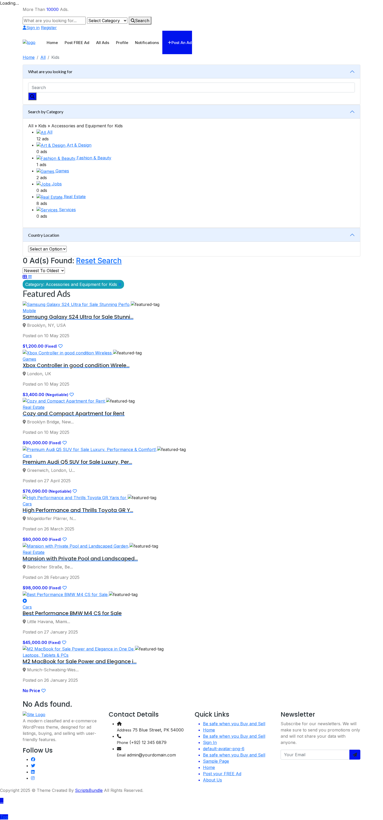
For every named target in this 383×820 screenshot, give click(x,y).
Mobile (29, 310)
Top (4, 816)
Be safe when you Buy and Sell (234, 723)
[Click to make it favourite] (60, 346)
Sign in (33, 27)
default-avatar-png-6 (223, 748)
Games (62, 170)
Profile (122, 42)
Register (49, 27)
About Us (212, 780)
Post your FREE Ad (222, 773)
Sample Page (216, 761)
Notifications (147, 42)
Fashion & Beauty (94, 157)
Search (142, 20)
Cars (27, 455)
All (43, 57)
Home (52, 42)
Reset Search (99, 260)
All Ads (102, 42)
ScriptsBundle (89, 790)
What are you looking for (50, 71)
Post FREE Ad (77, 42)
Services (67, 209)
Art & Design (79, 145)
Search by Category (45, 111)
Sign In (210, 742)
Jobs (57, 183)
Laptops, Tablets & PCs (46, 655)
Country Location (43, 235)
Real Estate (75, 196)
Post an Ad (181, 42)
